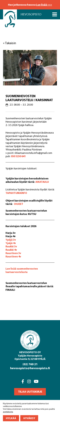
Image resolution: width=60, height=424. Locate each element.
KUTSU (32, 214)
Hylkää (11, 418)
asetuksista (8, 411)
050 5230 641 (18, 156)
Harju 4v (11, 236)
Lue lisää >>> (44, 4)
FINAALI (10, 289)
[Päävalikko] (54, 14)
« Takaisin (9, 43)
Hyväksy (29, 418)
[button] (30, 392)
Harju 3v (11, 232)
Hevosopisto (31, 14)
